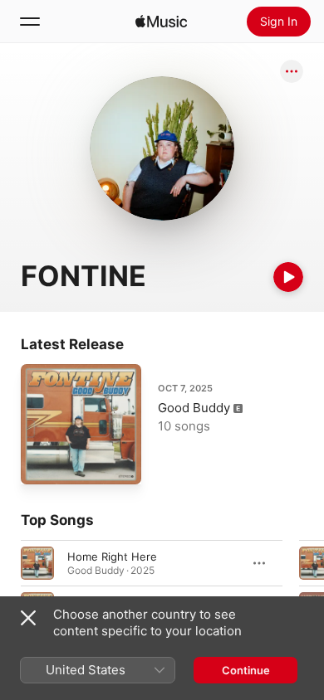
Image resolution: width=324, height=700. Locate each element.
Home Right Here (112, 556)
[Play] (288, 277)
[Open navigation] (30, 21)
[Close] (28, 617)
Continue (246, 670)
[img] (161, 21)
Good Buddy (194, 408)
